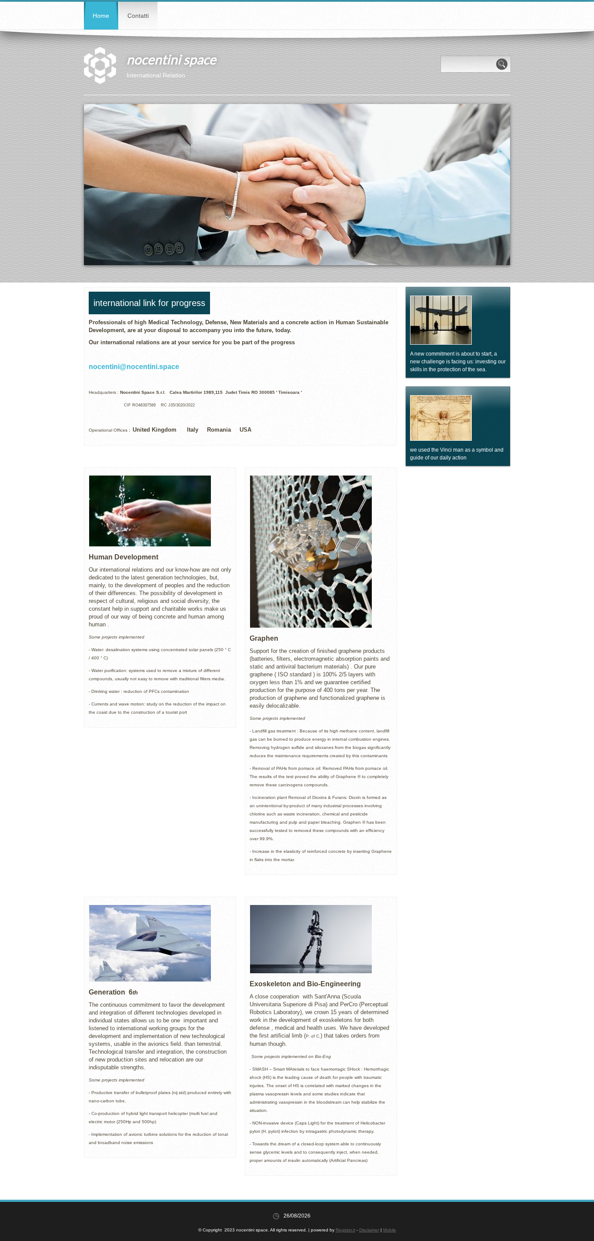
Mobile (389, 1230)
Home (101, 15)
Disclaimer (369, 1230)
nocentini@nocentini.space (134, 366)
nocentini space (171, 59)
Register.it (345, 1230)
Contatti (138, 15)
